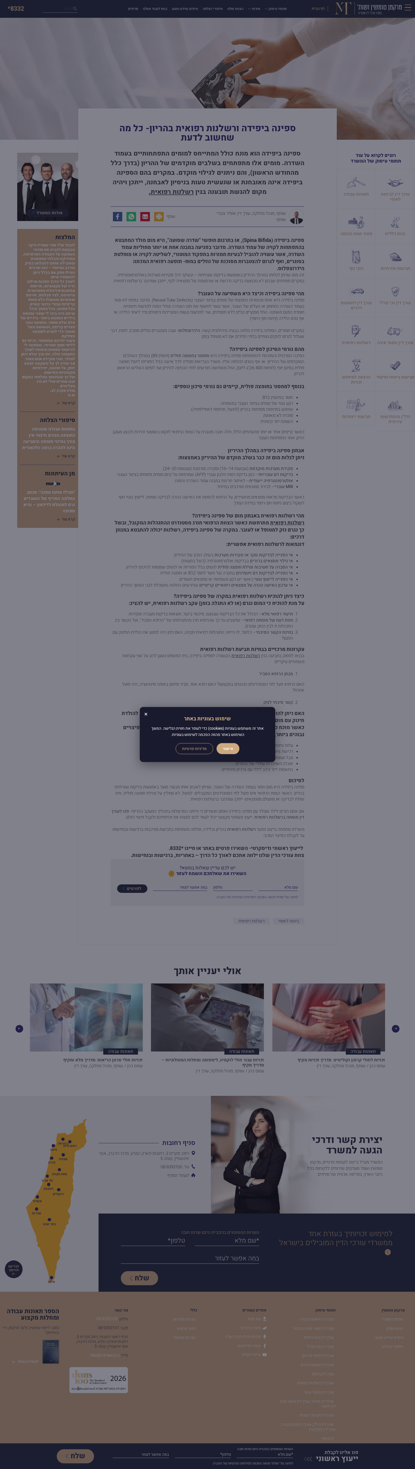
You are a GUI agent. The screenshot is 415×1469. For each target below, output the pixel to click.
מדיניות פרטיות (194, 748)
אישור (228, 748)
